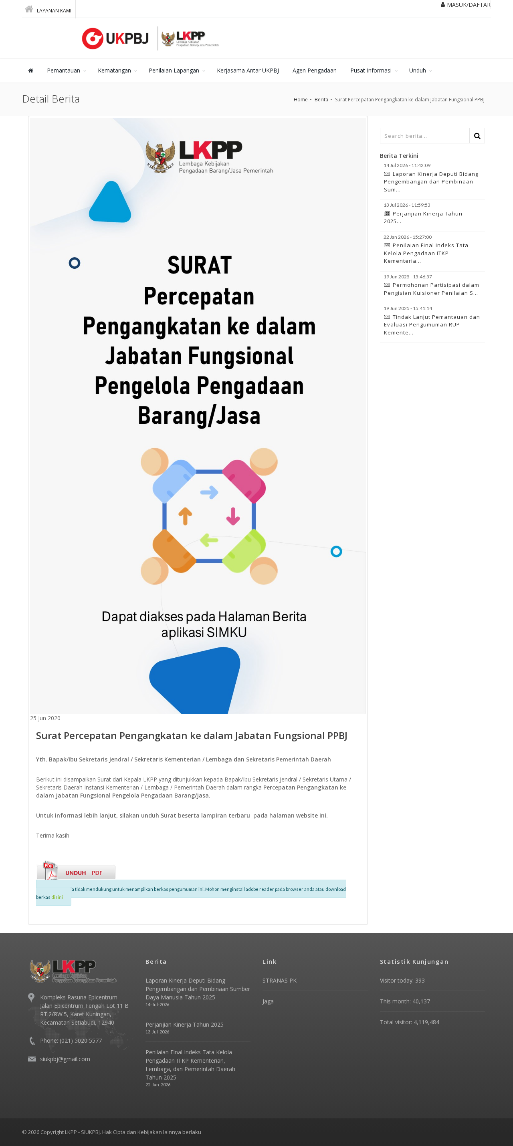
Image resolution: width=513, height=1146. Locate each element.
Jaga (268, 1001)
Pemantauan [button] (63, 70)
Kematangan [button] (114, 70)
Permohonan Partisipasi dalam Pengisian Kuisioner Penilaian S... (431, 288)
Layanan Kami (53, 10)
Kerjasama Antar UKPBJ (248, 70)
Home (301, 99)
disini (57, 897)
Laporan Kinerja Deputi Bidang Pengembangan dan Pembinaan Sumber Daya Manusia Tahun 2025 (197, 989)
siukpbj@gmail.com (65, 1059)
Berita (321, 99)
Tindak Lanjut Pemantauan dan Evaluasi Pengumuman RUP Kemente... (432, 324)
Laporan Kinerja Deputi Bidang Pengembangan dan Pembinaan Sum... (431, 181)
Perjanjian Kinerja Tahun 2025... (423, 217)
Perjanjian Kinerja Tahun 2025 (184, 1024)
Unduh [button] (417, 70)
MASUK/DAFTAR (469, 4)
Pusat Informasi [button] (371, 70)
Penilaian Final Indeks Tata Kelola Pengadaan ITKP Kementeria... (426, 253)
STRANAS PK (280, 980)
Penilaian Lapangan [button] (174, 70)
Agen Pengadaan (315, 70)
